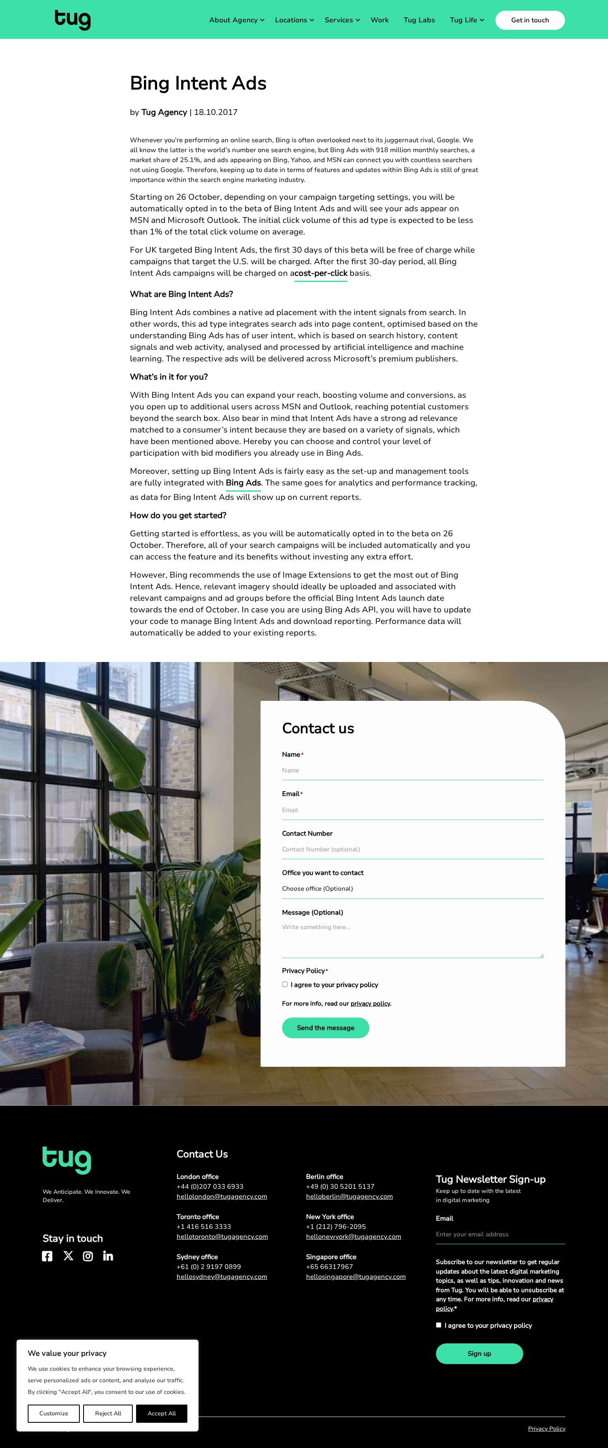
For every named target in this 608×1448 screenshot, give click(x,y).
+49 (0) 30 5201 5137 (340, 1186)
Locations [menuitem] (291, 20)
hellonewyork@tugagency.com (353, 1236)
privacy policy (370, 1003)
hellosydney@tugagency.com (222, 1276)
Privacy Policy (546, 1429)
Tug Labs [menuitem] (419, 20)
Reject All (108, 1413)
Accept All (162, 1413)
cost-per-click (320, 273)
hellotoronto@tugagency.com (222, 1236)
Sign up (479, 1353)
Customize (53, 1413)
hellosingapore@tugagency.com (356, 1276)
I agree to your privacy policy (334, 984)
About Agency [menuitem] (233, 20)
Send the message (325, 1027)
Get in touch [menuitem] (530, 20)
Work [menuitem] (380, 20)
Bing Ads (243, 482)
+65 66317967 (329, 1266)
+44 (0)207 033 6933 (210, 1186)
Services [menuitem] (339, 20)
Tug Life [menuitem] (463, 20)
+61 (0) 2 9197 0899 (209, 1266)
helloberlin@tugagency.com (349, 1196)
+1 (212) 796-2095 (336, 1226)
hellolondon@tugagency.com (222, 1196)
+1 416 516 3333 (204, 1226)
